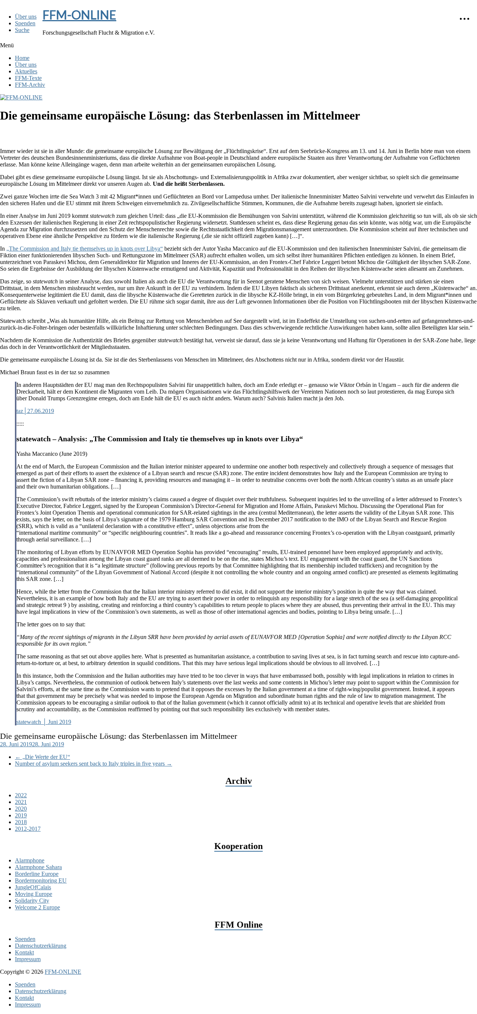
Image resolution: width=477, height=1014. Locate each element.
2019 (21, 815)
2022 (21, 795)
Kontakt (24, 952)
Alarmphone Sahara (38, 867)
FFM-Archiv (30, 85)
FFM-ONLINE (79, 14)
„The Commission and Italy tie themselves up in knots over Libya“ (84, 248)
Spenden (25, 23)
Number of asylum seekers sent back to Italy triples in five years (93, 763)
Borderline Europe (37, 874)
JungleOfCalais (33, 887)
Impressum (28, 959)
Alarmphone (29, 860)
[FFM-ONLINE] (21, 97)
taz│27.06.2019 (35, 411)
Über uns (26, 16)
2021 (21, 802)
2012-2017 (28, 829)
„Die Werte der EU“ (42, 757)
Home (22, 58)
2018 (21, 822)
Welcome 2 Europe (37, 907)
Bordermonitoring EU (41, 880)
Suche (22, 30)
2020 (21, 808)
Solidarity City (32, 900)
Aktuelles (26, 71)
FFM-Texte (28, 78)
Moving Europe (33, 894)
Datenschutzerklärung (40, 946)
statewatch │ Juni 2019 (43, 722)
